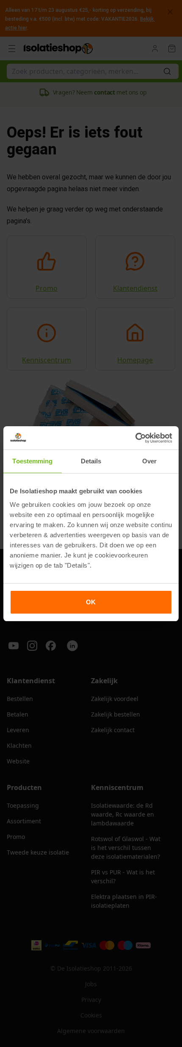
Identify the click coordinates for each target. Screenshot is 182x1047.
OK (91, 602)
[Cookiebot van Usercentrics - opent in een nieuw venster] (135, 438)
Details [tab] (91, 461)
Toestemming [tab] (32, 461)
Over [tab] (149, 461)
